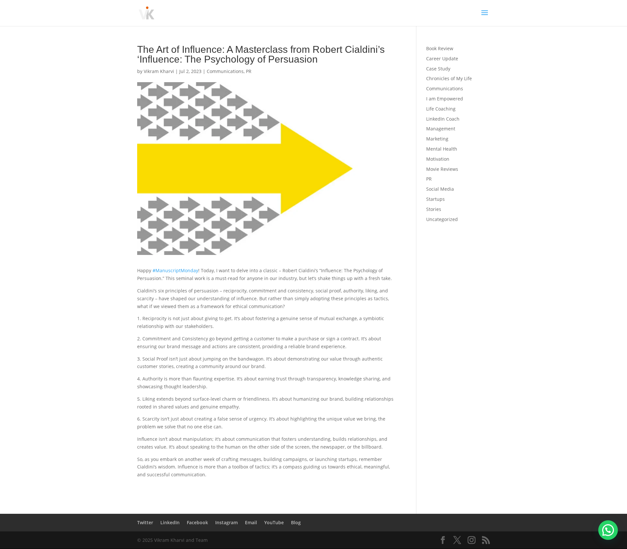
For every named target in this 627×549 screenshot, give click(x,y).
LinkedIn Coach (442, 119)
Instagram (226, 522)
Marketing (437, 139)
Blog (296, 522)
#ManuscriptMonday (175, 270)
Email (251, 522)
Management (440, 129)
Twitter (145, 522)
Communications (225, 71)
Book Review (439, 48)
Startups (435, 199)
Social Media (440, 189)
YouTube (274, 522)
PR (248, 71)
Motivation (437, 159)
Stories (433, 209)
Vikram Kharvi (159, 71)
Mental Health (441, 149)
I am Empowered (444, 99)
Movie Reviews (442, 169)
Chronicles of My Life (449, 78)
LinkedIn (170, 522)
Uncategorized (442, 219)
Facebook (197, 522)
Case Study (438, 69)
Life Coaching (441, 109)
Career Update (442, 58)
